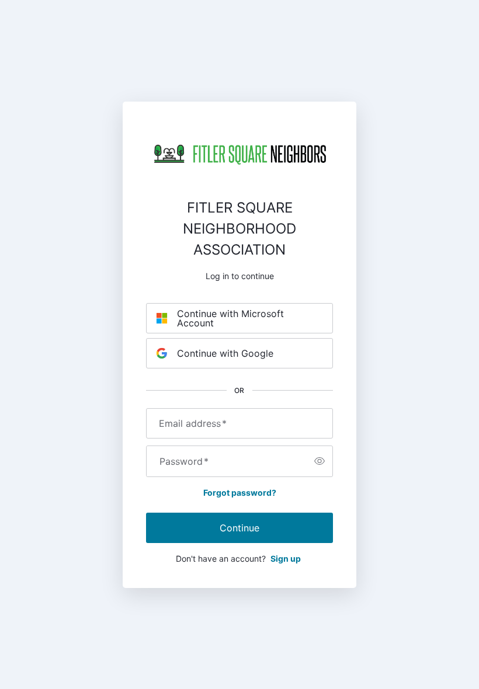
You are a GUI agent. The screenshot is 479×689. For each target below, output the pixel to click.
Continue (239, 528)
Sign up (285, 558)
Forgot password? (239, 492)
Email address (193, 423)
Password (184, 461)
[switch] (319, 461)
